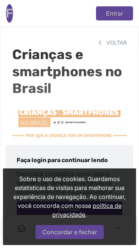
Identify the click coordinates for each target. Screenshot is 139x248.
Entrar (114, 13)
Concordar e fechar (69, 232)
